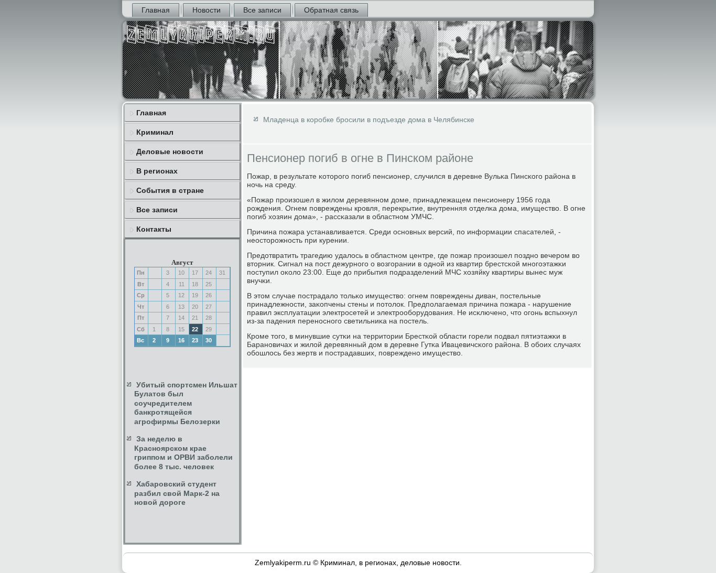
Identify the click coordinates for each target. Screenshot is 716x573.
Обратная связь (331, 10)
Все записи (262, 10)
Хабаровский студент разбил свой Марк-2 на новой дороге (177, 493)
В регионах (157, 171)
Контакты (153, 229)
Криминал (154, 132)
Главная (156, 10)
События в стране (170, 190)
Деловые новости (169, 151)
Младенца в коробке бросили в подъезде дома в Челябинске (368, 119)
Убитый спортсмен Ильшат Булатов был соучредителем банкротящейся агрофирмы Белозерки (185, 403)
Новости (206, 10)
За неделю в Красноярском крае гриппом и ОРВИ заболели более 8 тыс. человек (183, 453)
